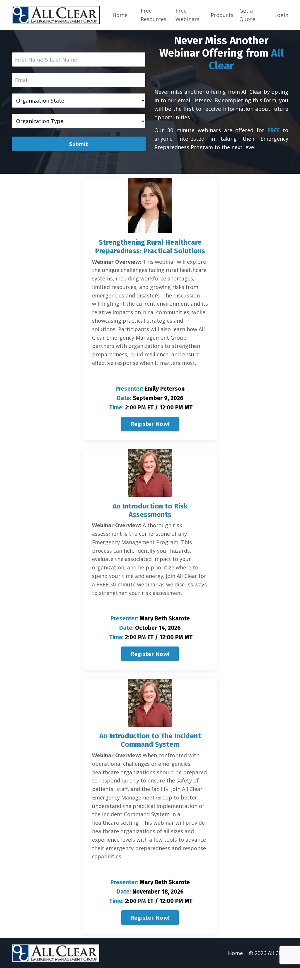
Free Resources (153, 15)
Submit (78, 143)
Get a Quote (247, 15)
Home (119, 14)
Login (281, 14)
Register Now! (150, 423)
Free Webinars (187, 15)
